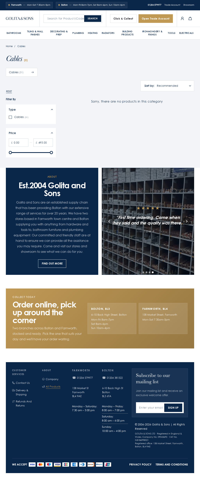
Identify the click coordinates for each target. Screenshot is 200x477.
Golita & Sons (161, 424)
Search (93, 18)
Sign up (173, 408)
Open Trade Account (156, 18)
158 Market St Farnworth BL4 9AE (80, 392)
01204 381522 (115, 378)
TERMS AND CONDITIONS (172, 464)
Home (9, 46)
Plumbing (78, 33)
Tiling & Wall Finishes (35, 33)
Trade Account (172, 4)
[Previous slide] (109, 221)
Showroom (188, 4)
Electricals (186, 33)
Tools (171, 33)
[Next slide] (186, 221)
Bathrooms (14, 33)
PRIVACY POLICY (140, 464)
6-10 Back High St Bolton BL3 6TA (112, 392)
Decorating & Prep (59, 33)
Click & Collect (123, 18)
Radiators (108, 33)
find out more (52, 263)
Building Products (127, 33)
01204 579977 (154, 4)
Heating (93, 33)
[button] (143, 272)
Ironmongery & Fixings (152, 33)
